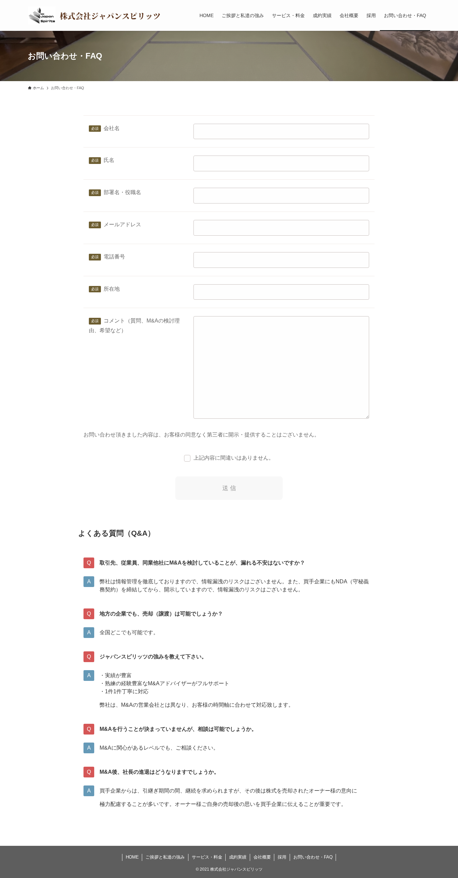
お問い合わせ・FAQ (313, 857)
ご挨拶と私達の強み (165, 857)
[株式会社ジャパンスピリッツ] (95, 15)
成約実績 (237, 857)
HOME (132, 857)
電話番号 (114, 256)
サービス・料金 (207, 857)
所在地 (112, 289)
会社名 (112, 128)
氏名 (109, 160)
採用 (282, 857)
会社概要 (262, 857)
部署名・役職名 (122, 192)
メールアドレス (122, 224)
